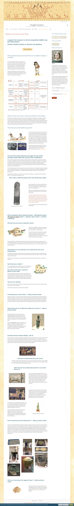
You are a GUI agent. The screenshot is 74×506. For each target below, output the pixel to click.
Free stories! (34, 29)
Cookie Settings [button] (66, 504)
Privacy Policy (34, 500)
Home (7, 29)
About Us (40, 500)
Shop (50, 29)
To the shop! (63, 37)
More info (55, 37)
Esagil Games (37, 25)
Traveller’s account (63, 21)
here (38, 489)
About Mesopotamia (43, 29)
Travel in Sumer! (13, 29)
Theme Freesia (39, 502)
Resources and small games (24, 29)
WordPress (48, 502)
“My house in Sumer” (13, 217)
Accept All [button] (71, 504)
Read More (60, 504)
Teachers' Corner (55, 44)
